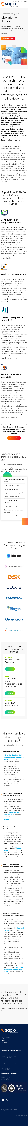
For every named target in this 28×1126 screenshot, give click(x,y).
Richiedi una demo (7, 38)
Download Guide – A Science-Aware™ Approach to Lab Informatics (14, 685)
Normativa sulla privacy (21, 1115)
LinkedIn (3, 1100)
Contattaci (5, 1042)
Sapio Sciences (9, 4)
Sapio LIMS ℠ (5, 1038)
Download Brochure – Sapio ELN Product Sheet (14, 707)
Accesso (17, 1)
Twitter (7, 1100)
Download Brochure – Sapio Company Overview (14, 663)
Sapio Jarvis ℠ (6, 1040)
